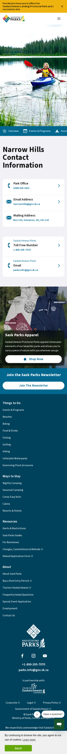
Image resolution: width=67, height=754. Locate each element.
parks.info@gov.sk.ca (33, 670)
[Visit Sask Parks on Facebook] (22, 655)
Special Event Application (17, 601)
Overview (13, 131)
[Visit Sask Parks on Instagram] (33, 655)
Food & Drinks (10, 430)
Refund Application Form (16, 556)
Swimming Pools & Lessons (18, 465)
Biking (6, 424)
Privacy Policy (50, 702)
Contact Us (9, 615)
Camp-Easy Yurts (12, 497)
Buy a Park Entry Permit (16, 581)
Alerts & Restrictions (14, 528)
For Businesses (11, 542)
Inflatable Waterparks (15, 458)
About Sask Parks (12, 574)
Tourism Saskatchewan (15, 587)
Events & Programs (40, 131)
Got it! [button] (18, 748)
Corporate (11, 702)
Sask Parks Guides (12, 535)
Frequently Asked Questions (18, 595)
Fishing (7, 437)
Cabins (6, 504)
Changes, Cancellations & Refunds (21, 549)
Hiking (6, 451)
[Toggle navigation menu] (58, 18)
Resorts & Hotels (12, 511)
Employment (10, 608)
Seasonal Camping (13, 490)
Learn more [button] (29, 739)
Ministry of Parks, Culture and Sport (32, 718)
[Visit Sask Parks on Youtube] (44, 655)
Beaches (7, 417)
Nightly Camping (12, 483)
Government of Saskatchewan (32, 709)
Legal (30, 702)
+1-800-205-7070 (33, 664)
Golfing (7, 444)
